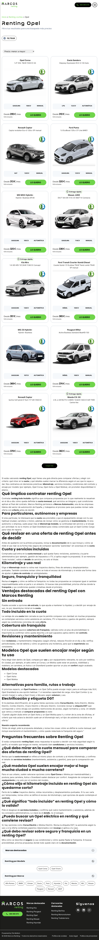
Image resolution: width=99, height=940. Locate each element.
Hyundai (57, 883)
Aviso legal (73, 936)
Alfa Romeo (9, 883)
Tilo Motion (16, 933)
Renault (51, 889)
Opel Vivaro (56, 869)
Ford (48, 883)
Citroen (30, 883)
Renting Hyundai (34, 922)
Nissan (91, 883)
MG (82, 883)
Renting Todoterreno (60, 918)
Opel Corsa (42, 869)
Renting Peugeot (34, 911)
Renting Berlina (57, 911)
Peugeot (40, 889)
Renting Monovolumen (61, 914)
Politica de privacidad (88, 936)
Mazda (74, 883)
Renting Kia (31, 908)
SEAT (60, 889)
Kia (66, 883)
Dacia (39, 883)
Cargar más (49, 466)
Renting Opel (32, 915)
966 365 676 (84, 5)
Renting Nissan (33, 919)
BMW (21, 883)
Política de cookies (59, 936)
